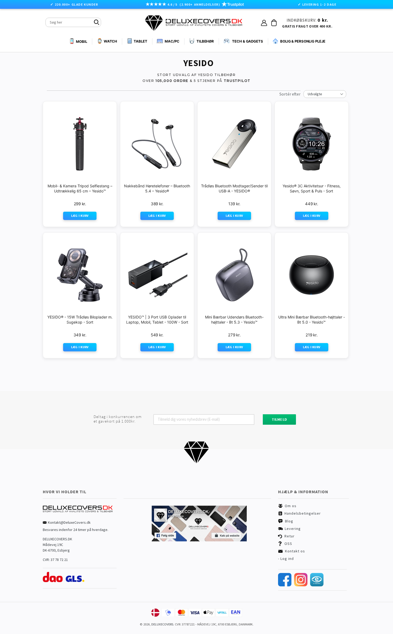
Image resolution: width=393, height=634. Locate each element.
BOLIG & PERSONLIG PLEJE (302, 41)
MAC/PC (172, 41)
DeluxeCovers (162, 624)
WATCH (110, 41)
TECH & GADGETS (247, 41)
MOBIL (81, 41)
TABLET (140, 41)
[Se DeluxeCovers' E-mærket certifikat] (316, 585)
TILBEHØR (205, 41)
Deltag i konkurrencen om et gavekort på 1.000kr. (118, 419)
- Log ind (286, 558)
